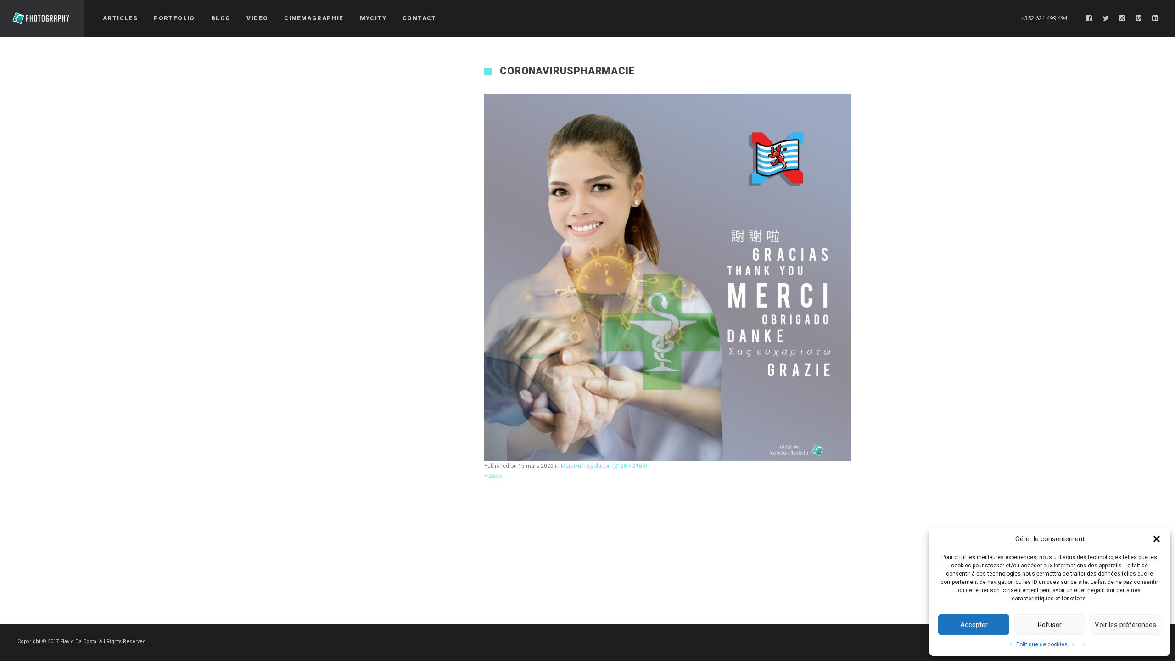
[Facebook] (1089, 18)
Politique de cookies (1042, 644)
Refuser (1050, 625)
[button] (1156, 538)
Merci (568, 466)
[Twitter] (1105, 18)
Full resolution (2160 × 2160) (611, 466)
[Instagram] (1122, 18)
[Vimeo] (1138, 18)
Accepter (974, 625)
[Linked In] (1155, 18)
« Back (492, 476)
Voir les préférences (1125, 625)
